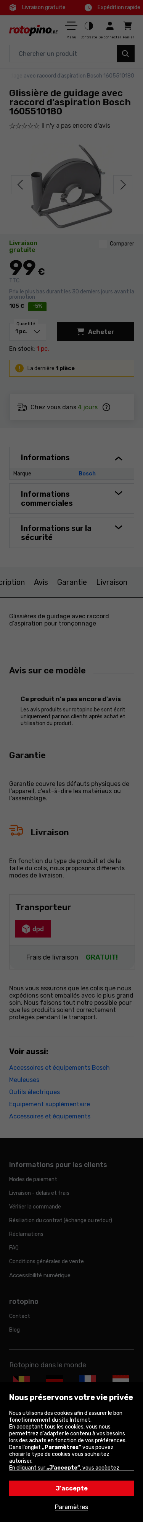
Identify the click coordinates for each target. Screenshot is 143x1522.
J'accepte (72, 1488)
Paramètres (71, 1507)
